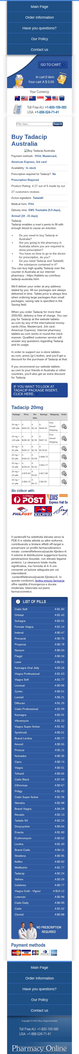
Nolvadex (21, 756)
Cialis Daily (22, 902)
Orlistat (19, 615)
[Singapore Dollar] (40, 98)
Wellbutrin (21, 867)
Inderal (19, 632)
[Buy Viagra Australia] (39, 1049)
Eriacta (19, 832)
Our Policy (39, 39)
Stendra (20, 803)
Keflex (18, 861)
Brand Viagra (23, 808)
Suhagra (20, 620)
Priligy (18, 791)
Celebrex (20, 885)
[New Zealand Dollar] (32, 98)
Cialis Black (22, 779)
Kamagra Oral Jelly (27, 667)
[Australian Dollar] (17, 98)
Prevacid (20, 638)
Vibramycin (22, 720)
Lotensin (20, 896)
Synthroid (21, 732)
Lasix (18, 662)
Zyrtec (19, 691)
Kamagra (20, 714)
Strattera (20, 855)
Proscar (20, 750)
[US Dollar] (55, 98)
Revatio (19, 814)
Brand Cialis (22, 850)
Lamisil (19, 697)
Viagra (19, 767)
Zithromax (21, 785)
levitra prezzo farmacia (49, 580)
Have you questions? (39, 28)
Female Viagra (24, 626)
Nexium (19, 650)
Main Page (39, 7)
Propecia (20, 644)
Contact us (39, 50)
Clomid (19, 914)
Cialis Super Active (26, 797)
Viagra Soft (22, 679)
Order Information (39, 17)
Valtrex (19, 879)
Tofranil (19, 773)
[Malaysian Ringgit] (24, 98)
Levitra (19, 844)
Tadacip (20, 873)
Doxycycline (22, 826)
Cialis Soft (21, 609)
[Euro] (61, 98)
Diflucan (20, 703)
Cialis (18, 908)
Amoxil (19, 744)
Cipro (18, 761)
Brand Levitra (23, 738)
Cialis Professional (26, 709)
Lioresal (20, 685)
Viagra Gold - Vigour (28, 891)
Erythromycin (23, 838)
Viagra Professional (27, 673)
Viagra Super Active (27, 726)
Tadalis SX (21, 820)
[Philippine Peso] (48, 98)
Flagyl (18, 656)
